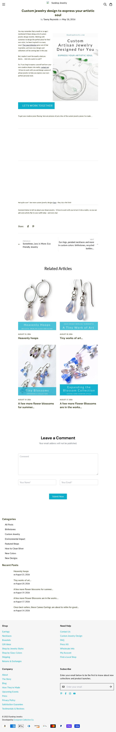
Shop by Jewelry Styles (13, 648)
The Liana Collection (29, 45)
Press (4, 696)
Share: (21, 226)
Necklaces (7, 636)
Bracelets (6, 640)
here (54, 202)
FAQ (62, 640)
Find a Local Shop (68, 657)
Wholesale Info (67, 648)
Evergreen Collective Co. (24, 720)
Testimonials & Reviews (13, 708)
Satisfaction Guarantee (12, 704)
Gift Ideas (6, 644)
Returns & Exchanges (12, 661)
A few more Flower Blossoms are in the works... (78, 405)
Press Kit (64, 644)
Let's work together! (37, 105)
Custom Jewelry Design (71, 636)
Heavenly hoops (28, 338)
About (5, 674)
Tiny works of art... (71, 338)
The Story (6, 679)
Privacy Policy (8, 700)
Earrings (6, 631)
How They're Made (11, 687)
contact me (45, 67)
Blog (4, 683)
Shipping (6, 657)
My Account (65, 652)
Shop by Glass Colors (12, 652)
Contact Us (65, 631)
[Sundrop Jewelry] (58, 4)
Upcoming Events (10, 691)
